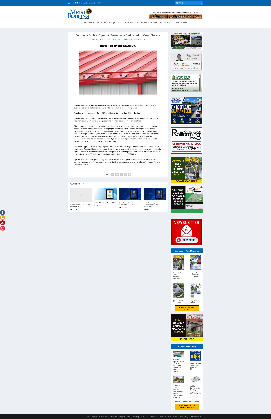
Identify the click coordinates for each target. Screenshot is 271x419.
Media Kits (181, 23)
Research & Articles (95, 23)
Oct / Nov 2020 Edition (113, 39)
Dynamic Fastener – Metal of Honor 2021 (80, 206)
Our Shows (166, 23)
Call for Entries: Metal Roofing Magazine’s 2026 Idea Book (195, 390)
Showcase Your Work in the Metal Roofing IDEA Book (195, 366)
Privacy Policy (183, 417)
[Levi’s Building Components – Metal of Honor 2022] (155, 194)
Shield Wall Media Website (168, 417)
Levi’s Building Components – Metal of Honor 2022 (153, 205)
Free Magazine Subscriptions (97, 417)
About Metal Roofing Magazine (119, 417)
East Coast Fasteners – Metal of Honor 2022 (128, 204)
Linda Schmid (96, 39)
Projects (114, 23)
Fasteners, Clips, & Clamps (134, 39)
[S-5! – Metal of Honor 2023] (105, 194)
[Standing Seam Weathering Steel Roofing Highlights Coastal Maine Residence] (178, 379)
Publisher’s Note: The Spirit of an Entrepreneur (96, 3)
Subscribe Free (149, 23)
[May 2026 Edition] (195, 291)
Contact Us (154, 417)
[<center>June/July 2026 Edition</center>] (178, 291)
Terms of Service (195, 417)
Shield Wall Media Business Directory (177, 276)
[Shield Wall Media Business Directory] (178, 263)
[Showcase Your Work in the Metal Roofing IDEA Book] (195, 356)
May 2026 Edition (193, 302)
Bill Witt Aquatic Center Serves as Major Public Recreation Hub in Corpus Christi (178, 365)
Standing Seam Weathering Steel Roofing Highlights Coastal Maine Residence (178, 391)
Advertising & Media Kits (140, 417)
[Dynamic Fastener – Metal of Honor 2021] (81, 195)
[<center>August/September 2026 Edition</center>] (195, 263)
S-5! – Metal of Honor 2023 (104, 203)
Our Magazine (130, 23)
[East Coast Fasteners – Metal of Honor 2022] (130, 194)
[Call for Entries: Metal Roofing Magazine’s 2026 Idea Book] (195, 380)
